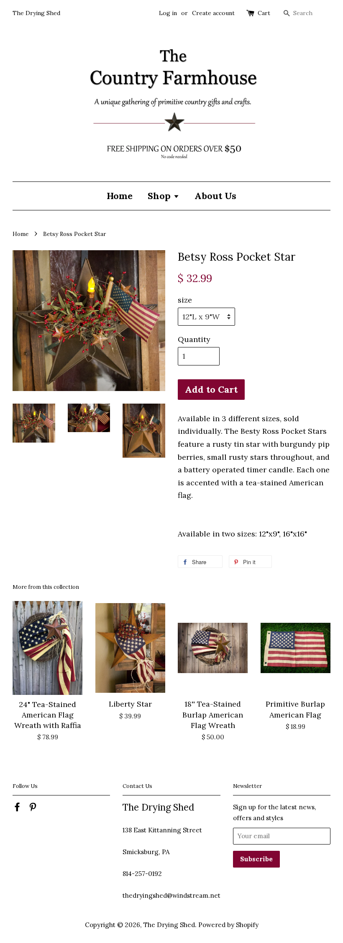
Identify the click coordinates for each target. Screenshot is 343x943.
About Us (215, 196)
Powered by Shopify (228, 925)
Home (120, 196)
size (185, 300)
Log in (168, 13)
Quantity (194, 339)
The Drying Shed (169, 925)
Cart (264, 13)
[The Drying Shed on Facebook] (17, 808)
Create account (213, 13)
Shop (160, 196)
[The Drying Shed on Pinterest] (32, 808)
